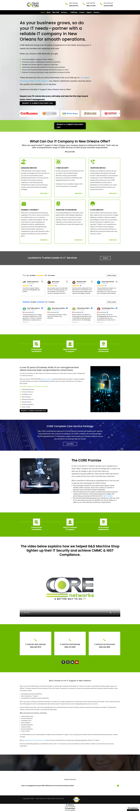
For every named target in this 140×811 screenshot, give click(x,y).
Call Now (105, 258)
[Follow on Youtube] (77, 662)
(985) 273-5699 (90, 5)
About (49, 12)
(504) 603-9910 (73, 5)
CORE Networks (40, 798)
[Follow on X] (68, 662)
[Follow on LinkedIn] (72, 662)
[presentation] (20, 113)
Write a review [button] (111, 275)
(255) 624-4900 (104, 647)
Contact (82, 12)
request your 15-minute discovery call (35, 740)
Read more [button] (26, 322)
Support (89, 12)
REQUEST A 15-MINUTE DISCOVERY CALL (37, 103)
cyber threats (107, 496)
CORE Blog (73, 12)
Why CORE (55, 12)
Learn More (70, 444)
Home (43, 12)
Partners (96, 12)
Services (64, 12)
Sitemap (61, 798)
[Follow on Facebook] (63, 662)
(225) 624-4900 (108, 5)
